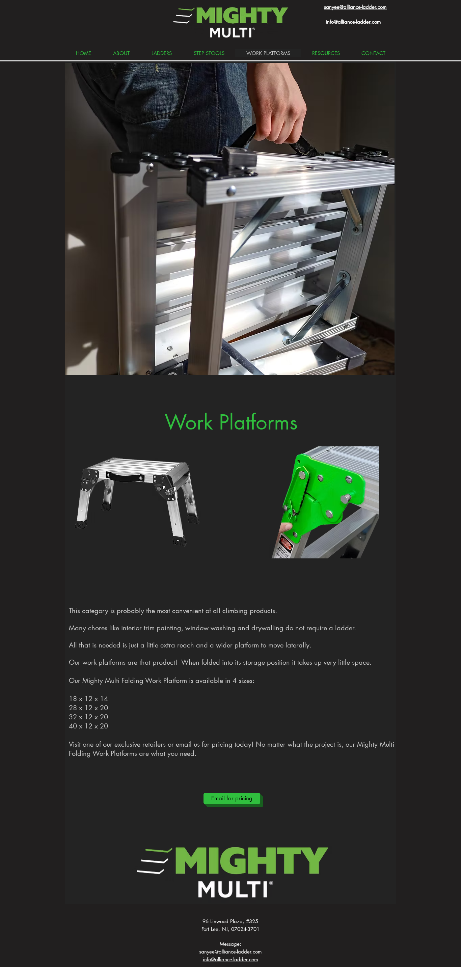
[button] (230, 219)
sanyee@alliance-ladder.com (355, 7)
